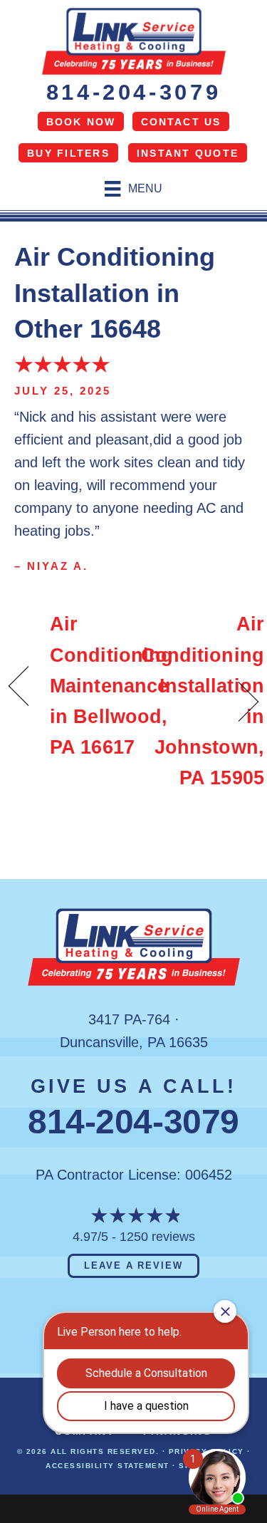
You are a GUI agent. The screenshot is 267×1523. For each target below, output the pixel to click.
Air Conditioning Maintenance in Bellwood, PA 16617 (111, 685)
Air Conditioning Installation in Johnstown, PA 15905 (202, 701)
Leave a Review (133, 1265)
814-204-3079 (133, 92)
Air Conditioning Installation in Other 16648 (114, 292)
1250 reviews (157, 1237)
